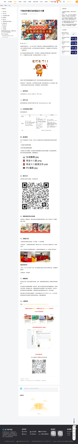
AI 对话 (57, 2)
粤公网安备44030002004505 (23, 441)
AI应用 (46, 1)
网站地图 (68, 433)
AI (29, 46)
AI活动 (20, 1)
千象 (21, 50)
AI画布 (52, 1)
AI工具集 (10, 1)
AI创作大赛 (35, 1)
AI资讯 (15, 1)
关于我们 (68, 435)
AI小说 (41, 1)
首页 (5, 1)
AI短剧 (29, 1)
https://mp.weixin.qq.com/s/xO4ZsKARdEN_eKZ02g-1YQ (36, 304)
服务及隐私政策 (70, 431)
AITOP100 (47, 308)
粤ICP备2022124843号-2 (10, 441)
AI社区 (24, 1)
